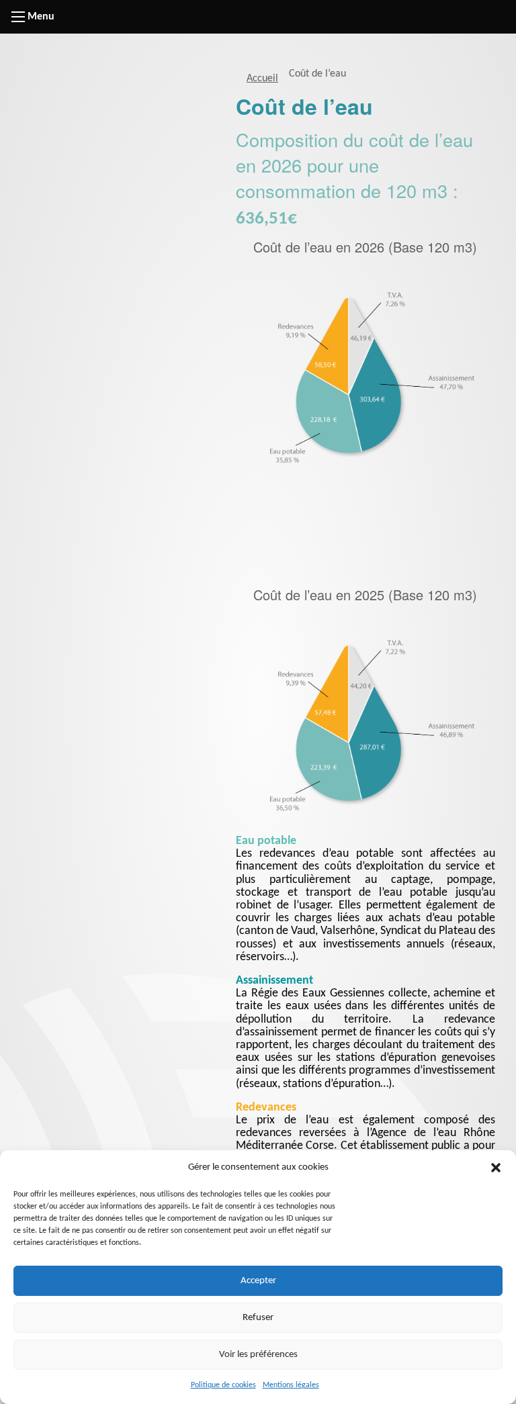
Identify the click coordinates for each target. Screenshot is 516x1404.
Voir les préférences (258, 1355)
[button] (496, 1167)
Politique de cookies (223, 1385)
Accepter (258, 1281)
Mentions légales (291, 1385)
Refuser (258, 1318)
